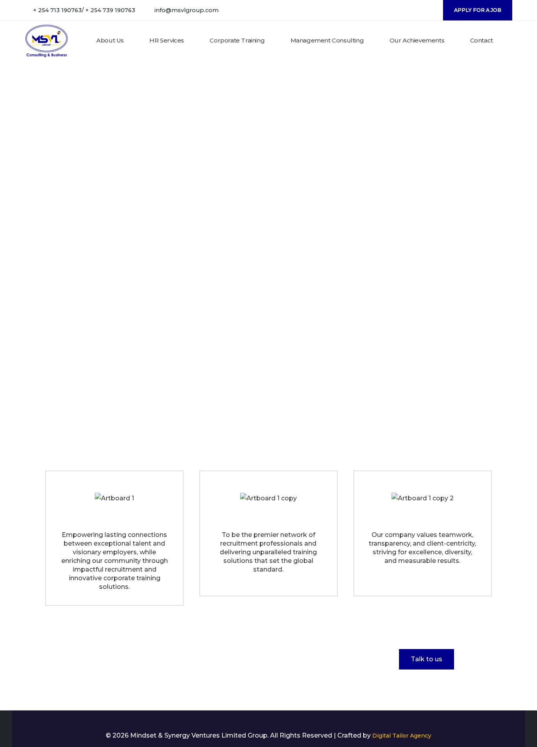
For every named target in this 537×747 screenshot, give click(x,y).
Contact (481, 40)
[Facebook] (402, 10)
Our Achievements (417, 40)
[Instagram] (415, 10)
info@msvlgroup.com (186, 10)
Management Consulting (327, 40)
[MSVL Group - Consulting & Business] (47, 40)
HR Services (166, 40)
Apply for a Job (477, 10)
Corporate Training (237, 40)
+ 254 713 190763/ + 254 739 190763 (84, 10)
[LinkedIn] (428, 10)
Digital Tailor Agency (401, 735)
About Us (110, 40)
